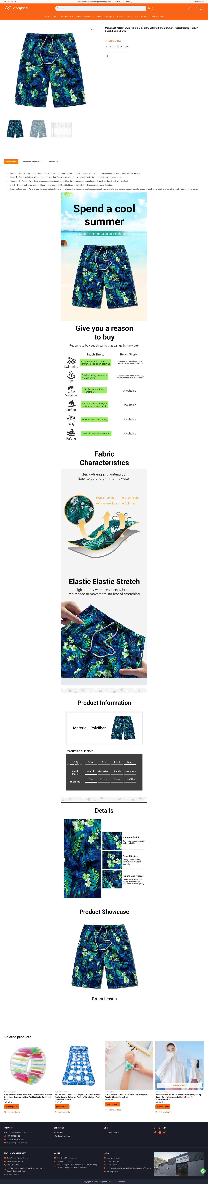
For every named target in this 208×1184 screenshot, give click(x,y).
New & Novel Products (126, 16)
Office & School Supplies (103, 16)
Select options (12, 1106)
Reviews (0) (53, 162)
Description (11, 162)
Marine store (65, 16)
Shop (55, 16)
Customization (157, 16)
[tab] (11, 161)
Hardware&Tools (83, 16)
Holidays (144, 16)
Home (47, 16)
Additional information (32, 162)
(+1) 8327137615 (10, 2)
